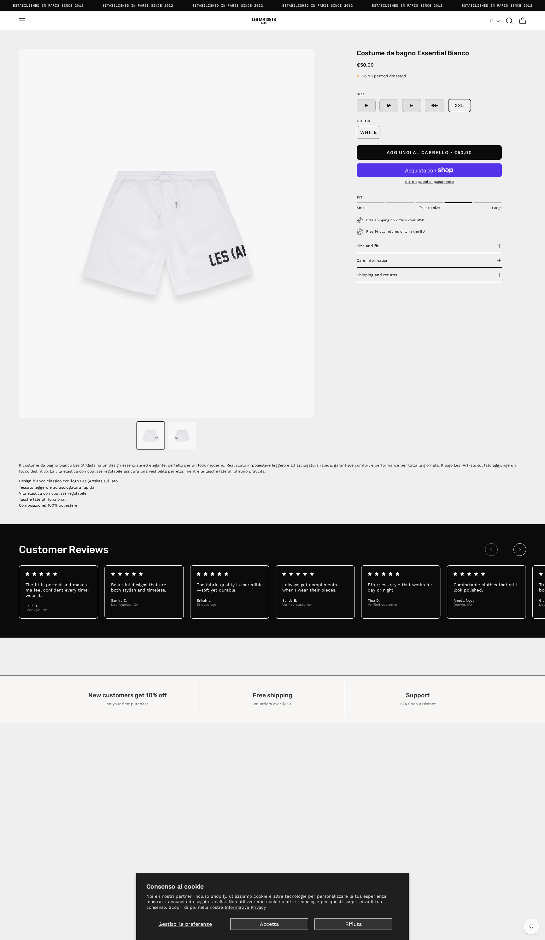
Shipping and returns (377, 275)
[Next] (519, 549)
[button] (509, 20)
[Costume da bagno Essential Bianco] (150, 435)
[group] (272, 592)
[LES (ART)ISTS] (272, 21)
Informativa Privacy (245, 907)
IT (491, 21)
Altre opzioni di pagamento (429, 181)
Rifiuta (353, 924)
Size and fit (367, 246)
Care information (373, 260)
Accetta (269, 924)
